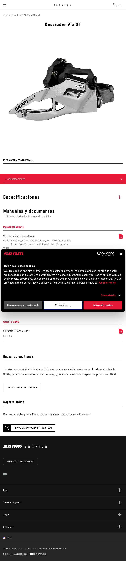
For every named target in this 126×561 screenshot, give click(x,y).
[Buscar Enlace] (114, 4)
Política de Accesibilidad (15, 554)
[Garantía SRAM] (121, 332)
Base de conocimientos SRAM (33, 428)
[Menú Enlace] (4, 5)
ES (7, 538)
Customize (61, 305)
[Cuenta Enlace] (119, 5)
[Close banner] (121, 254)
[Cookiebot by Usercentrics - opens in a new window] (99, 253)
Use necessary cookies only (23, 305)
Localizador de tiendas (22, 387)
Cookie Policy (107, 282)
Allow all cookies (103, 305)
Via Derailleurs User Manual (37, 242)
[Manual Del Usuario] (121, 237)
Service (63, 5)
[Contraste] (32, 554)
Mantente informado (20, 461)
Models (17, 15)
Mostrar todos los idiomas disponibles (29, 216)
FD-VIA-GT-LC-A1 (32, 15)
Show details (108, 295)
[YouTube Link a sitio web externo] (5, 474)
